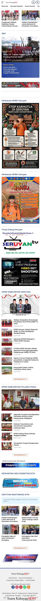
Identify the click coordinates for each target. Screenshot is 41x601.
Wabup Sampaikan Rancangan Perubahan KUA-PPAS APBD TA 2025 (26, 322)
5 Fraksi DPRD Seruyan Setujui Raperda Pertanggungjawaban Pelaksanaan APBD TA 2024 (26, 350)
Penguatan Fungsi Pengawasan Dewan (26, 444)
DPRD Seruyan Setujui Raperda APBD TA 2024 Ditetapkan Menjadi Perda (26, 331)
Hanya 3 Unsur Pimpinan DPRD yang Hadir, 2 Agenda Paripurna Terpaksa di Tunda (26, 360)
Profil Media (30, 580)
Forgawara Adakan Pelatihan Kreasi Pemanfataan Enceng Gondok (10, 24)
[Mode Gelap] (33, 2)
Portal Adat (7, 52)
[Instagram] (17, 587)
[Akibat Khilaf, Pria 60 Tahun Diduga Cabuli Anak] (30, 511)
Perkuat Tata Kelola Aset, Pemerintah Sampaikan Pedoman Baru (23, 426)
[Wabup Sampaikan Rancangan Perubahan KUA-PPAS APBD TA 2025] (7, 323)
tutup (4, 597)
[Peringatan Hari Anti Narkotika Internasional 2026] (30, 529)
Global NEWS (7, 60)
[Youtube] (20, 587)
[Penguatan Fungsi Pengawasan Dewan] (7, 446)
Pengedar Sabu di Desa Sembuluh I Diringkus (8, 538)
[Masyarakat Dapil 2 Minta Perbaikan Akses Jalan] (7, 370)
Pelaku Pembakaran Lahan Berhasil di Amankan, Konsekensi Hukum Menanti (30, 24)
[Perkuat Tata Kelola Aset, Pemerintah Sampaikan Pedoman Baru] (7, 427)
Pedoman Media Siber (15, 580)
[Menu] (3, 2)
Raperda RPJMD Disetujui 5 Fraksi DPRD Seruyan (24, 340)
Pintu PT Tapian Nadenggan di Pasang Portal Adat (18, 55)
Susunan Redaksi (25, 578)
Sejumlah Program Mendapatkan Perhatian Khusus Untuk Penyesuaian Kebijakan (26, 416)
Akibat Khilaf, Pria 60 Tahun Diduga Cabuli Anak (30, 519)
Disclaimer (13, 578)
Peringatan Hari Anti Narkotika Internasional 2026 (30, 538)
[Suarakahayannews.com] (11, 2)
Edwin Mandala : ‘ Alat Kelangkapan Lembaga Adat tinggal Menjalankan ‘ (11, 71)
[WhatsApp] (24, 587)
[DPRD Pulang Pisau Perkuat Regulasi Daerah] (7, 437)
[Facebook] (13, 587)
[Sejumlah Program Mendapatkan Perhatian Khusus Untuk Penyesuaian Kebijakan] (7, 417)
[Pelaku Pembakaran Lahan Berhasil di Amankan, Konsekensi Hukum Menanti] (30, 15)
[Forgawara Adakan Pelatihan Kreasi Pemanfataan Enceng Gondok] (10, 15)
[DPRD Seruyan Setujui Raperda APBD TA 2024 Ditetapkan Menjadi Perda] (7, 332)
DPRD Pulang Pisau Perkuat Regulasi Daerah (24, 434)
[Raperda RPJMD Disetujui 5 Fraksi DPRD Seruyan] (7, 342)
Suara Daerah (16, 60)
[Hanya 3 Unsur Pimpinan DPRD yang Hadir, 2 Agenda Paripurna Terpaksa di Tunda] (7, 361)
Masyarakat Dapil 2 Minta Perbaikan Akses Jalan (23, 368)
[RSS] (28, 587)
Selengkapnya (20, 379)
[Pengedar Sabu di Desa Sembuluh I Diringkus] (10, 529)
